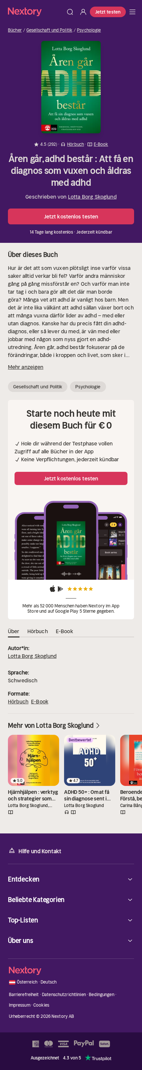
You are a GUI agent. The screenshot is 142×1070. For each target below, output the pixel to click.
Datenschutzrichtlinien (64, 994)
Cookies (41, 1005)
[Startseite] (35, 12)
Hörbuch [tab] (37, 631)
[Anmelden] (83, 11)
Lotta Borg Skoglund (92, 196)
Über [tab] (13, 631)
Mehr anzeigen (25, 367)
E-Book (39, 701)
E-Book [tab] (64, 631)
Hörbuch (18, 701)
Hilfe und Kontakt (39, 851)
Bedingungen (101, 994)
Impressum (19, 1005)
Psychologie (89, 30)
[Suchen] (70, 11)
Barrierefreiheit (24, 994)
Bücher (15, 30)
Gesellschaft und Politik (49, 30)
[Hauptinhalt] (132, 11)
